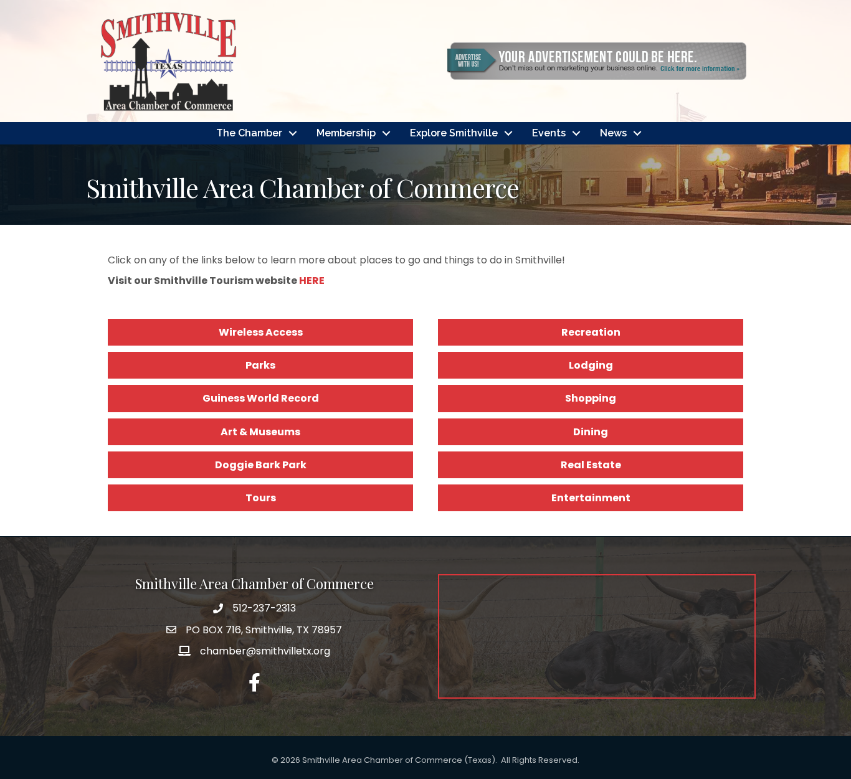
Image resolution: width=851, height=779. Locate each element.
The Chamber (249, 133)
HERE (312, 280)
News (613, 133)
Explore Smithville (454, 133)
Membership (346, 133)
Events (549, 133)
